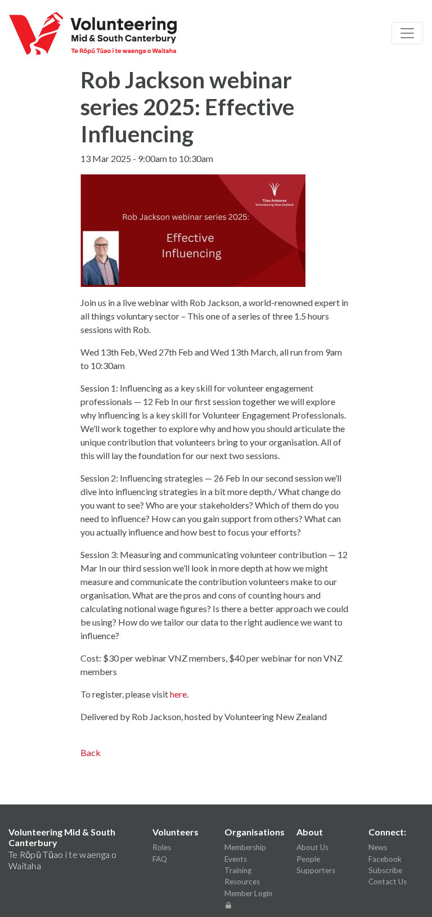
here (178, 694)
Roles (161, 847)
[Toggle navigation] (407, 33)
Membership (245, 847)
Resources (242, 881)
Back (90, 752)
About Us (312, 847)
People (308, 859)
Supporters (315, 870)
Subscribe (385, 870)
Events (235, 859)
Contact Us (387, 881)
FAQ (159, 859)
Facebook (385, 859)
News (377, 847)
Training (237, 870)
